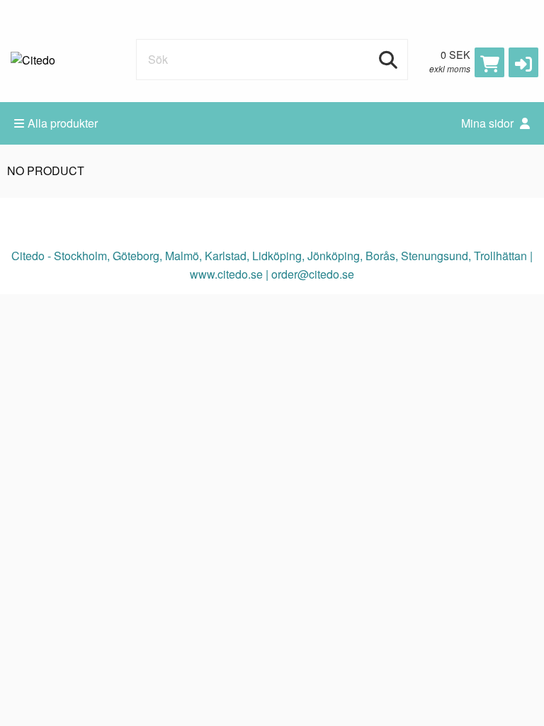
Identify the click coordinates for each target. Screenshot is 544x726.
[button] (523, 62)
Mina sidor (488, 123)
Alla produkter (63, 123)
